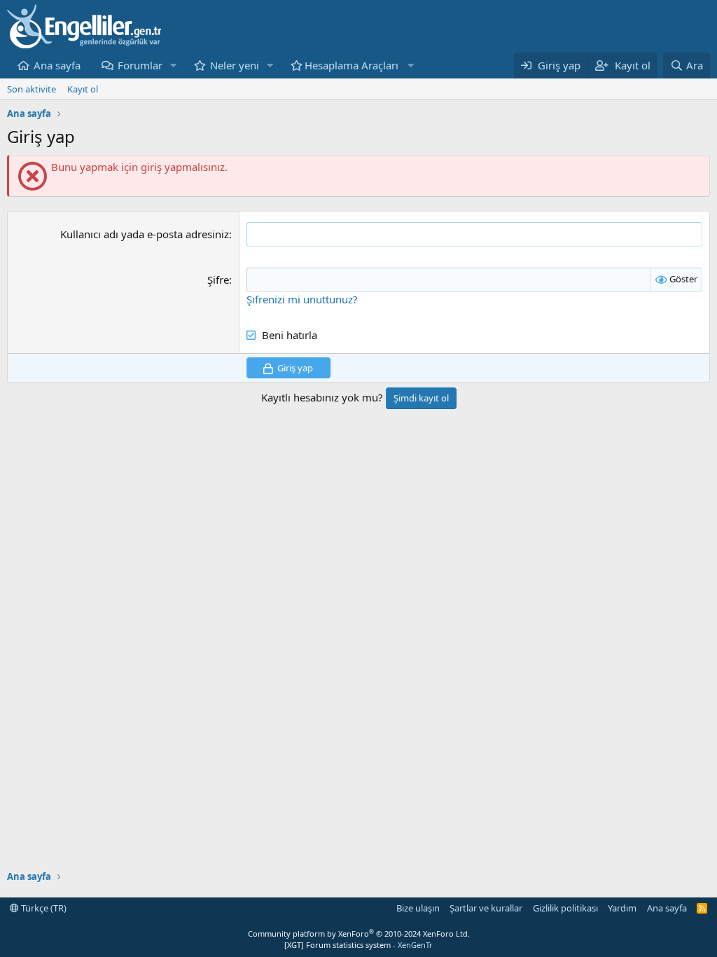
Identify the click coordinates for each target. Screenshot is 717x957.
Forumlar (140, 65)
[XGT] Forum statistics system (358, 944)
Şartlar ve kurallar (486, 908)
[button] (173, 65)
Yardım (622, 908)
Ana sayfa (57, 65)
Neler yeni (234, 65)
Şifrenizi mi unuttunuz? (302, 299)
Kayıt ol (82, 89)
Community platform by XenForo (359, 933)
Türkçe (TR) (43, 908)
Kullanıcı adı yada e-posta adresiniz (144, 234)
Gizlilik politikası (565, 908)
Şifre (218, 280)
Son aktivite (31, 89)
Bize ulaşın (418, 908)
